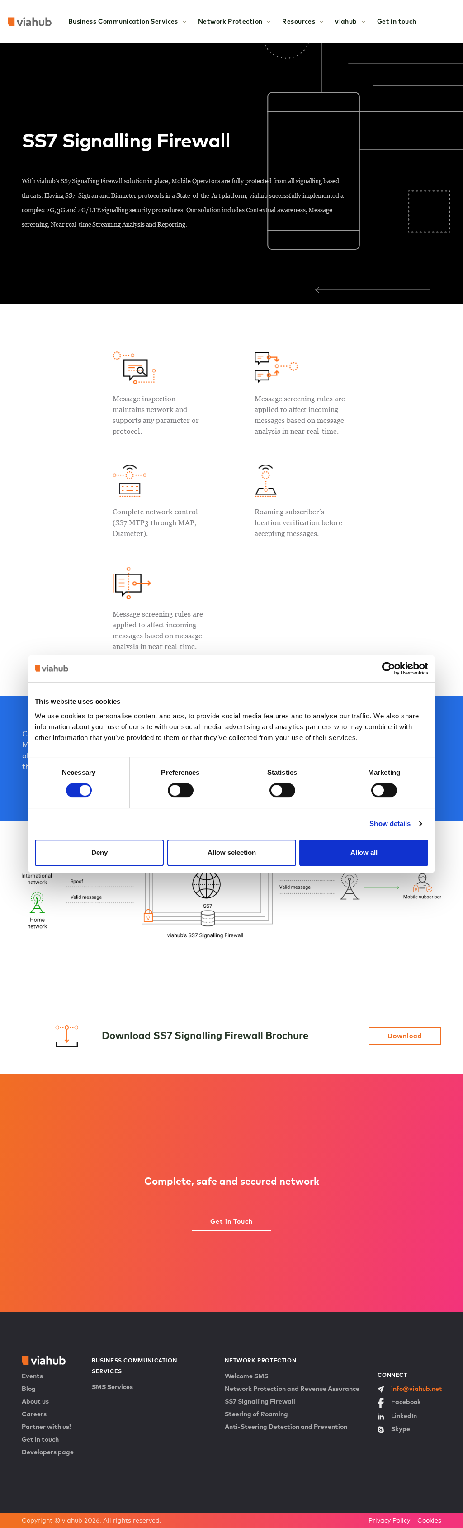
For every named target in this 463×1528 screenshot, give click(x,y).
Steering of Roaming (256, 1414)
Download (404, 1036)
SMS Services (112, 1387)
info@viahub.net (416, 1389)
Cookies (429, 1521)
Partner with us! (46, 1427)
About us (35, 1402)
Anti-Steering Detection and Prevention (286, 1427)
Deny (99, 852)
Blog (29, 1389)
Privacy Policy (389, 1521)
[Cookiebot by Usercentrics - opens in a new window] (388, 668)
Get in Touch (231, 1222)
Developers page (48, 1452)
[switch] (181, 790)
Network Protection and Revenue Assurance (292, 1389)
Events (32, 1376)
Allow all (364, 852)
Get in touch (396, 22)
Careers (34, 1414)
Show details (390, 823)
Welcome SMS (246, 1376)
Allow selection (232, 852)
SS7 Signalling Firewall (260, 1402)
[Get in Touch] (231, 1262)
